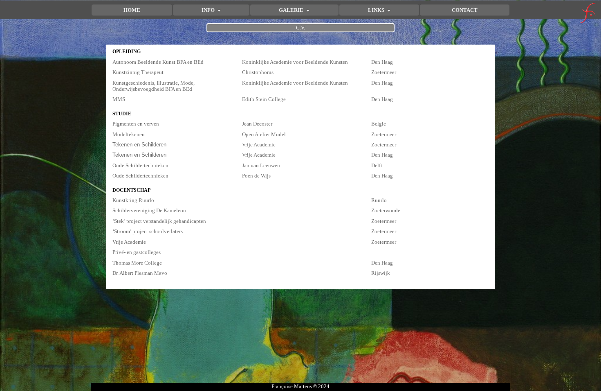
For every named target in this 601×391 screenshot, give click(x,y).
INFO (209, 10)
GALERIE (292, 10)
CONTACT (465, 10)
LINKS (377, 10)
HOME (131, 10)
